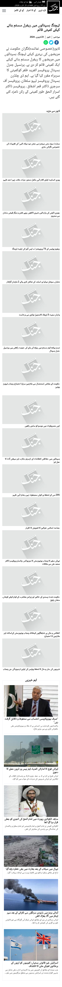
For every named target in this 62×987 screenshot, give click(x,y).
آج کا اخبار (31, 10)
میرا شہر (56, 37)
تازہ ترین (42, 10)
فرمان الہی (37, 2)
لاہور (48, 37)
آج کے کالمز (19, 10)
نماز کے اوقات (23, 2)
